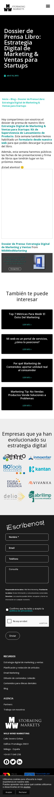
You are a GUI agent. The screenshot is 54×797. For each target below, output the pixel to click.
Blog (13, 99)
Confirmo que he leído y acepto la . (27, 609)
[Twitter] (13, 762)
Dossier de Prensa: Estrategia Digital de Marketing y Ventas (25, 245)
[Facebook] (6, 762)
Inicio (5, 99)
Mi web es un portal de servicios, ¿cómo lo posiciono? (27, 340)
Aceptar (9, 792)
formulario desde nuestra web (26, 141)
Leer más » (27, 324)
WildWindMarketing (14, 250)
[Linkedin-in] (19, 762)
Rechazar (23, 792)
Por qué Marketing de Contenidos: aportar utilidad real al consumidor (27, 367)
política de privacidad (21, 610)
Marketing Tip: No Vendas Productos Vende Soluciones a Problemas (27, 395)
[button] (48, 6)
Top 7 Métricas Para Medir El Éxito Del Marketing (27, 315)
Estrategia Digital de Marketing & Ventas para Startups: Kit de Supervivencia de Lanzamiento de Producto (23, 131)
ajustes (27, 787)
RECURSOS (9, 656)
